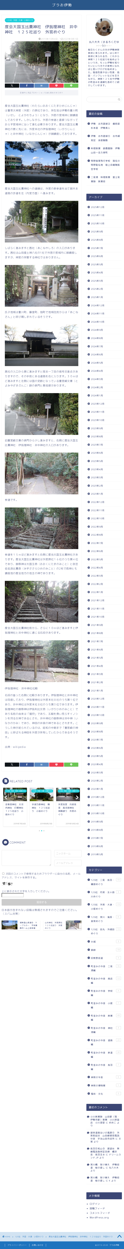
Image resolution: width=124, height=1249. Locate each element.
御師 (105, 949)
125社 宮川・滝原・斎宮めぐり (105, 919)
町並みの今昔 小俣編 (105, 1005)
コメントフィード (100, 1213)
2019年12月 (97, 797)
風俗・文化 (105, 1093)
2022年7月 (97, 543)
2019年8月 (97, 829)
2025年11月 (97, 215)
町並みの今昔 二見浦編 (105, 968)
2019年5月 (97, 854)
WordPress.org (99, 1217)
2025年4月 (97, 272)
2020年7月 (97, 739)
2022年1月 (97, 592)
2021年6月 (97, 649)
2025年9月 (97, 231)
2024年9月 (97, 329)
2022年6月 (97, 551)
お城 (105, 941)
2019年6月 (97, 846)
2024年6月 (97, 354)
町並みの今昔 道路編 (105, 1042)
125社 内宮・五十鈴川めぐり (105, 894)
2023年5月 (97, 461)
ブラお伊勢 (62, 5)
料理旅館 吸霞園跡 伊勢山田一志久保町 (105, 150)
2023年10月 (97, 420)
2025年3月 (97, 280)
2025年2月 (97, 288)
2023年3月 (97, 477)
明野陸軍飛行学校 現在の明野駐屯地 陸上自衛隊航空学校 (105, 165)
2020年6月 (97, 747)
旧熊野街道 (105, 958)
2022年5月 (97, 559)
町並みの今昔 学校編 (105, 993)
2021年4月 (97, 666)
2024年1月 (97, 395)
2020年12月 (97, 698)
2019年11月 (97, 805)
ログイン (95, 1204)
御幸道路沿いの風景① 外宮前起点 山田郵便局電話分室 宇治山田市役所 (104, 1135)
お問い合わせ (37, 1245)
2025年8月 (97, 239)
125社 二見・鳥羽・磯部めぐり (105, 882)
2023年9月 (97, 428)
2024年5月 (97, 362)
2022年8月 (97, 534)
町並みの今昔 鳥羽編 (105, 1067)
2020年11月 (97, 706)
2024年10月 (97, 321)
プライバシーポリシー (17, 1245)
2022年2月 (97, 584)
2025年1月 (97, 297)
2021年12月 (97, 600)
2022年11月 (97, 510)
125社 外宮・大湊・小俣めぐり (19, 20)
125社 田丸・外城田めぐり (105, 931)
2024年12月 (97, 305)
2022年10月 (97, 518)
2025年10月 (97, 223)
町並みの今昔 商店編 (105, 980)
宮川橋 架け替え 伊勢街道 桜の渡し (104, 1166)
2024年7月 (97, 346)
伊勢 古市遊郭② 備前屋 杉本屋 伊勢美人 (106, 125)
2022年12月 (97, 502)
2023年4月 (97, 469)
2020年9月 (97, 723)
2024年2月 (97, 387)
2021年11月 (97, 608)
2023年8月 (97, 436)
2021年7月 (97, 641)
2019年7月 (97, 838)
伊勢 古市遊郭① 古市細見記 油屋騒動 (105, 138)
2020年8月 (97, 731)
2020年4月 (97, 764)
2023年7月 (97, 444)
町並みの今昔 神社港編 (105, 1030)
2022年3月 (97, 575)
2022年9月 (97, 526)
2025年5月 (97, 264)
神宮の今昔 (105, 1077)
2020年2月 (97, 780)
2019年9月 (97, 821)
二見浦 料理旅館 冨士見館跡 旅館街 (105, 179)
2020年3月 (97, 772)
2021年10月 (97, 616)
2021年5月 (97, 657)
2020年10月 (97, 715)
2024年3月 (97, 379)
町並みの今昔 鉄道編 (105, 1054)
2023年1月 (97, 493)
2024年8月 (97, 338)
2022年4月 (97, 567)
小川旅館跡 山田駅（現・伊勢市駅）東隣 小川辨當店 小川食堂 (104, 1119)
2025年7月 (97, 248)
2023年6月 (97, 452)
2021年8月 (97, 633)
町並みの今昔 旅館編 (105, 1017)
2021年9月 (97, 625)
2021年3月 (97, 674)
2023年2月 (97, 485)
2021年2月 (97, 682)
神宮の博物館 (105, 1085)
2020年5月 (97, 756)
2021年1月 (97, 690)
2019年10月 (97, 813)
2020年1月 (97, 788)
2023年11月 (97, 411)
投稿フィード (97, 1208)
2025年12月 (97, 207)
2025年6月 (97, 256)
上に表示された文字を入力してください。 (26, 891)
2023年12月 (97, 403)
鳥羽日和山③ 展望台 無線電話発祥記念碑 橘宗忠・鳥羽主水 (104, 1151)
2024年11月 (97, 313)
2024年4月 (97, 370)
